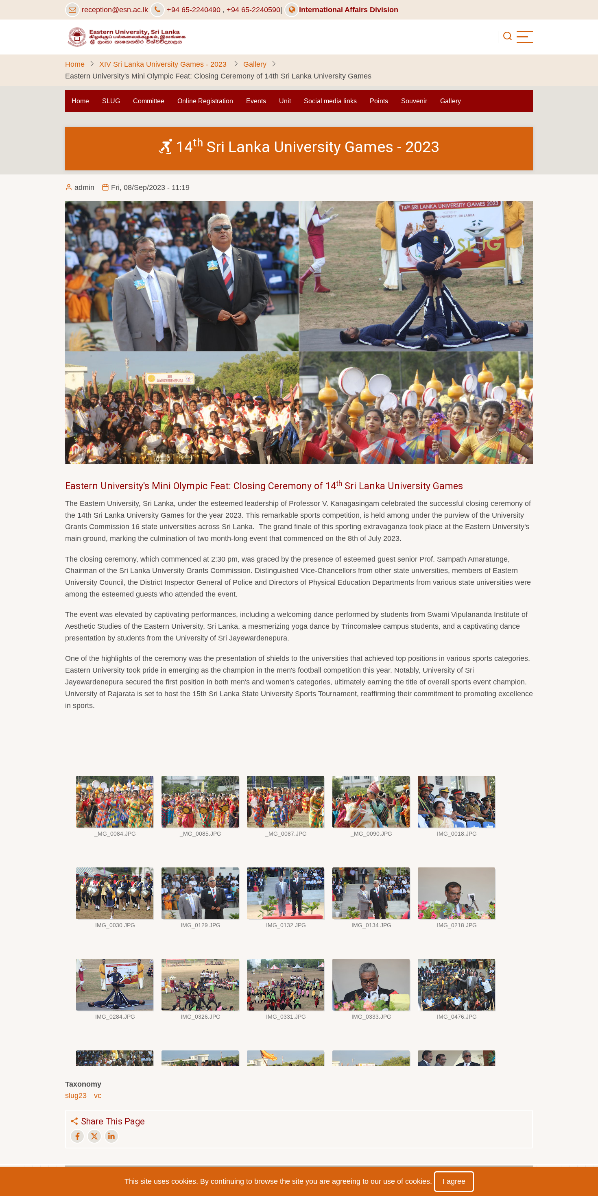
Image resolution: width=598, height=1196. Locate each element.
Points (379, 101)
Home (75, 64)
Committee (148, 101)
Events (256, 101)
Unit (285, 101)
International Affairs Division (348, 10)
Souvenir (414, 101)
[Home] (126, 37)
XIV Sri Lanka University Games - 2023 (164, 64)
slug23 (76, 1095)
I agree (454, 1181)
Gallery (254, 64)
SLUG (111, 101)
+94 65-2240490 (193, 10)
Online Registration (205, 101)
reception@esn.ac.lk (115, 10)
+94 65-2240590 (253, 10)
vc (97, 1095)
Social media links (330, 101)
